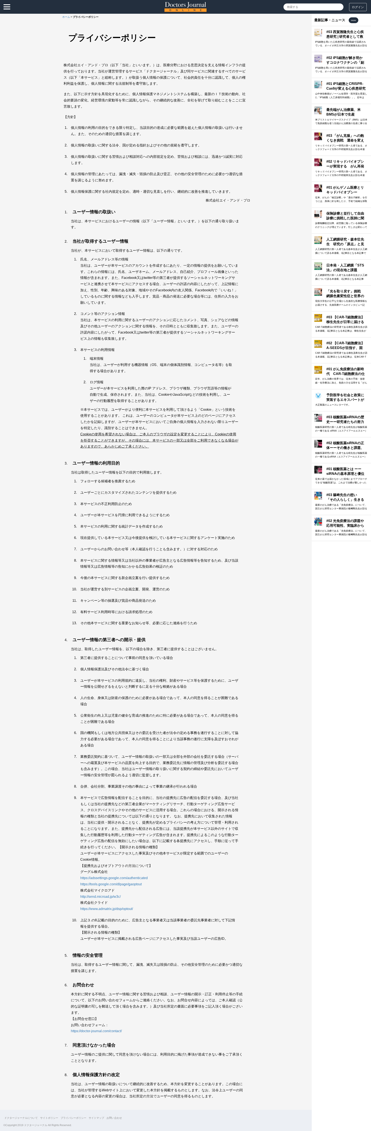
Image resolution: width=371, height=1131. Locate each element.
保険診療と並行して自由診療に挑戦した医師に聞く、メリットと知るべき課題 (345, 221)
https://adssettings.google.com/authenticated (114, 878)
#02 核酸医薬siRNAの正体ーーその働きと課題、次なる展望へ (345, 447)
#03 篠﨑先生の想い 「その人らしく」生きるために (345, 499)
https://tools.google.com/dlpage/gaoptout (111, 884)
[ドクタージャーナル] (185, 10)
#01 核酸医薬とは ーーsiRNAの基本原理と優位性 (345, 473)
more (353, 20)
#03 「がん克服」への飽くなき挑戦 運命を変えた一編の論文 (345, 140)
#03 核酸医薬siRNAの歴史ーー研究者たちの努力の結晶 (345, 422)
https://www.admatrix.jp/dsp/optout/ (106, 909)
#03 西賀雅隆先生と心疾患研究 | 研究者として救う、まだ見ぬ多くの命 (345, 36)
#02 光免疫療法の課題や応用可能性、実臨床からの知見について (345, 525)
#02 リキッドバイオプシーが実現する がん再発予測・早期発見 (345, 166)
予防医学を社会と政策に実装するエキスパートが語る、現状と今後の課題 (345, 399)
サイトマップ (96, 1117)
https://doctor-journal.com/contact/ (96, 1031)
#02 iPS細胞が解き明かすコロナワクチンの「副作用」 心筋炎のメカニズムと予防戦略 (345, 65)
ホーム (66, 16)
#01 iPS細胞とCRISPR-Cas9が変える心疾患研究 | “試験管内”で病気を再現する (346, 91)
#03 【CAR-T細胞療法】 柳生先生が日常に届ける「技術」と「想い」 (345, 322)
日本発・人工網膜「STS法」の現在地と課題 (345, 267)
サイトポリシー (49, 1117)
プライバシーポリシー (73, 1117)
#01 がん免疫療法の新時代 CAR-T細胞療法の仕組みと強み (345, 374)
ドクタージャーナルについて (21, 1117)
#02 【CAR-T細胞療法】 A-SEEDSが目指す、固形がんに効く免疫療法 (345, 348)
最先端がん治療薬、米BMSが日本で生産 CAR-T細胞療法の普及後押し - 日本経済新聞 (345, 117)
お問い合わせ (114, 1117)
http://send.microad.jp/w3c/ (100, 896)
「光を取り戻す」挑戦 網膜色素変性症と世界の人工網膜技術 (345, 296)
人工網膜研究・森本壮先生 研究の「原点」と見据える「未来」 (345, 244)
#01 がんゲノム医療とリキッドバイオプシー (345, 190)
